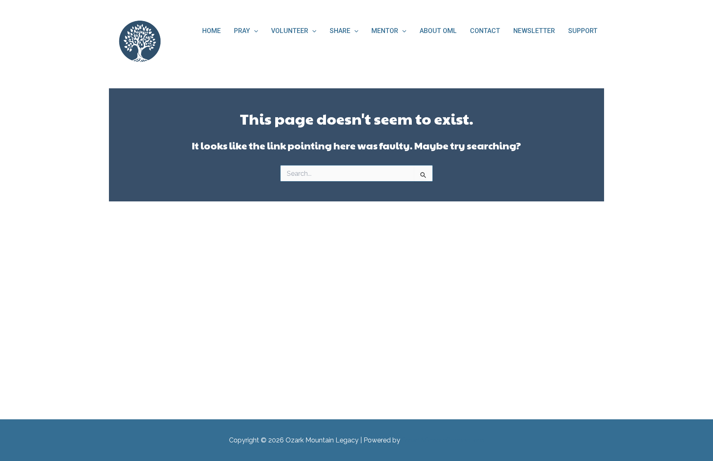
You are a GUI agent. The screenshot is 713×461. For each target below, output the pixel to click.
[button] (254, 31)
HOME (211, 31)
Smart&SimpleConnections (443, 440)
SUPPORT (582, 31)
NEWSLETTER (534, 31)
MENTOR (384, 31)
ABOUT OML (438, 31)
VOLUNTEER (289, 31)
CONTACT (485, 31)
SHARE (340, 31)
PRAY (242, 31)
